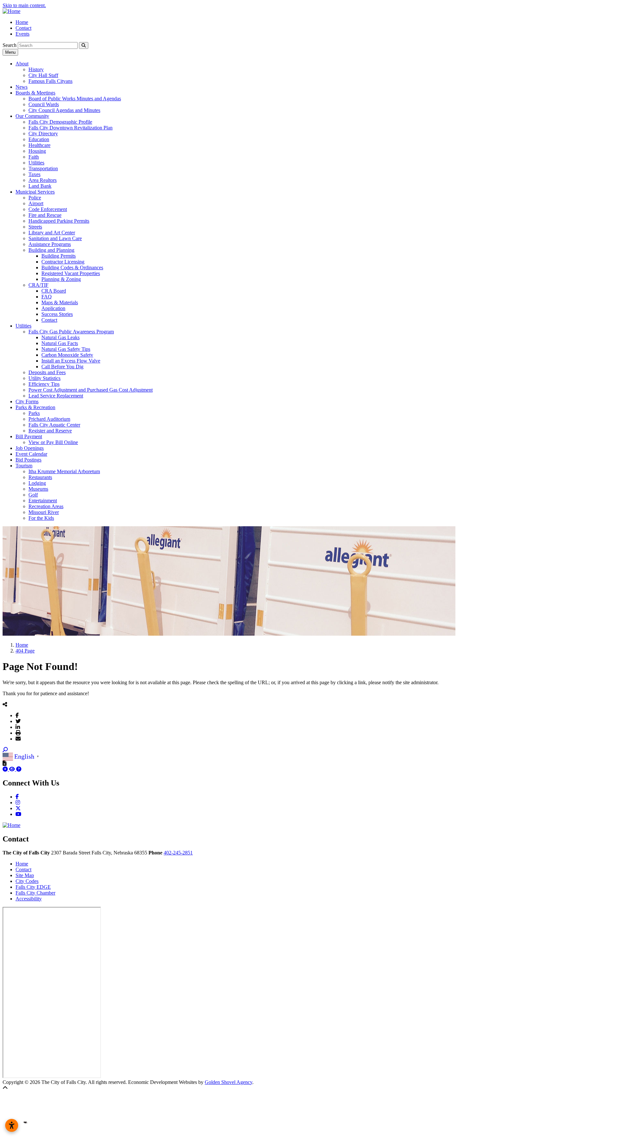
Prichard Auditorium (49, 419)
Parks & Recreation (35, 407)
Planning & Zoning (61, 279)
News (21, 87)
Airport (35, 203)
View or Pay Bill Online (53, 442)
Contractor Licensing (62, 261)
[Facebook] (17, 715)
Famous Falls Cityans (50, 81)
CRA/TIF (38, 285)
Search (9, 45)
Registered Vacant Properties (70, 273)
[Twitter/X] (18, 721)
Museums (38, 489)
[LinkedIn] (18, 727)
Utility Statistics (44, 378)
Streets (35, 226)
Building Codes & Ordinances (72, 267)
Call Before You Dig (62, 366)
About (22, 63)
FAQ (46, 296)
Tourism (24, 465)
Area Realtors (42, 180)
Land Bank (39, 186)
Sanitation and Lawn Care (55, 238)
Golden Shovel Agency (228, 1082)
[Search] (83, 45)
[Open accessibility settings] (11, 1125)
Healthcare (39, 145)
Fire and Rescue (44, 215)
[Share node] (5, 704)
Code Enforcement (47, 209)
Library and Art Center (51, 232)
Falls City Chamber (35, 893)
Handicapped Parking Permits (58, 221)
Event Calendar (31, 454)
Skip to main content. (24, 5)
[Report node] (4, 763)
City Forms (27, 401)
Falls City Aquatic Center (54, 425)
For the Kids (41, 518)
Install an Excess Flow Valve (70, 360)
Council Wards (43, 104)
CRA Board (53, 291)
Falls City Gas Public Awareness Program (71, 331)
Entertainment (42, 500)
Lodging (37, 483)
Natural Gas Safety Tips (65, 349)
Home (22, 22)
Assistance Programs (49, 244)
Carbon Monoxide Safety (67, 355)
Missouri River (43, 512)
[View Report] (12, 769)
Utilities (36, 162)
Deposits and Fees (47, 372)
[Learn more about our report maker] (18, 769)
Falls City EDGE (33, 887)
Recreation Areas (45, 506)
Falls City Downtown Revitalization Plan (70, 127)
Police (34, 197)
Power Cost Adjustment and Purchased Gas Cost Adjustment (90, 390)
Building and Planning (51, 250)
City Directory (43, 133)
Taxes (34, 174)
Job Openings (30, 448)
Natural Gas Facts (59, 343)
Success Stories (57, 314)
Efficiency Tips (44, 384)
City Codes (27, 881)
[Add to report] (6, 769)
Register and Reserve (50, 430)
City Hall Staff (43, 75)
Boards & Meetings (35, 92)
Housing (37, 151)
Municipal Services (35, 192)
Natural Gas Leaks (60, 337)
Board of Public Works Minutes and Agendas (74, 98)
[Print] (18, 732)
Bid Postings (28, 460)
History (36, 69)
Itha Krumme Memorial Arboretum (64, 471)
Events (22, 34)
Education (38, 139)
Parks (34, 413)
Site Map (25, 875)
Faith (33, 157)
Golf (33, 494)
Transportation (43, 168)
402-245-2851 (178, 852)
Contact (23, 28)
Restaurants (40, 477)
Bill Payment (29, 436)
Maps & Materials (59, 302)
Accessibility (29, 898)
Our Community (32, 116)
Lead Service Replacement (55, 395)
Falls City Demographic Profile (60, 122)
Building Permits (58, 256)
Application (53, 308)
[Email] (18, 738)
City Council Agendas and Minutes (64, 110)
